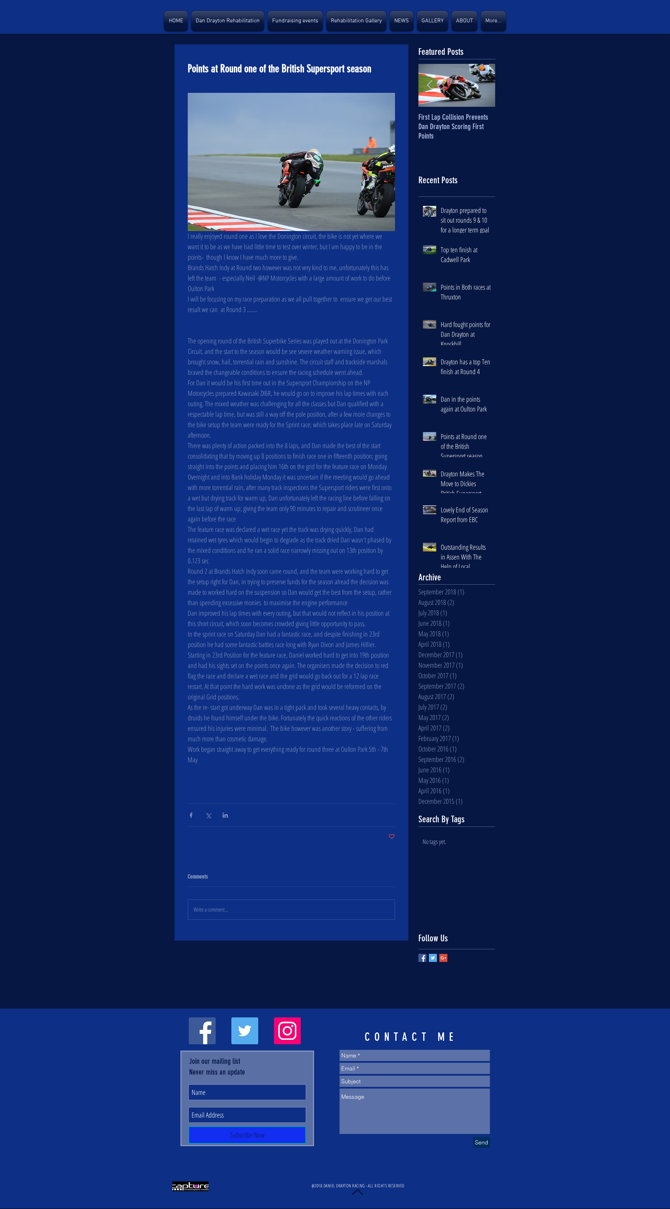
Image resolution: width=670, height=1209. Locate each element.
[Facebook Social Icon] (202, 1030)
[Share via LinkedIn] (225, 815)
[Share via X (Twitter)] (208, 815)
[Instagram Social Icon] (287, 1030)
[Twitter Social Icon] (244, 1030)
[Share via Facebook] (191, 815)
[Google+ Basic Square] (443, 958)
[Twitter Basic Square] (433, 958)
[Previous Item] (429, 85)
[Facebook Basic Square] (422, 958)
